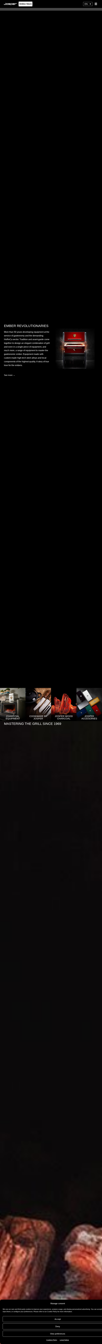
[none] (87, 4)
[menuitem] (87, 4)
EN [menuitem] (86, 4)
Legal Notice (64, 1340)
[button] (96, 4)
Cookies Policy (51, 1340)
